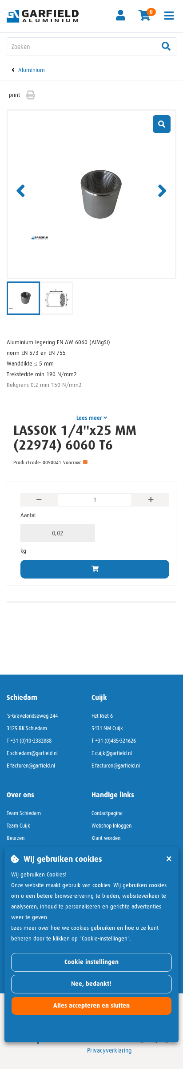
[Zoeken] (166, 47)
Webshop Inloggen (111, 826)
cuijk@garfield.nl (113, 753)
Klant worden (106, 838)
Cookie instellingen (91, 962)
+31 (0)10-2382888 (31, 741)
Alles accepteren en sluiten (91, 1005)
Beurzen (15, 838)
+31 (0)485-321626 (115, 741)
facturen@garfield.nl (32, 766)
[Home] (46, 15)
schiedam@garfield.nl (34, 753)
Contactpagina (107, 813)
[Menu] (169, 15)
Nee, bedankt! (91, 984)
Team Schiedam (24, 813)
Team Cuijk (18, 826)
